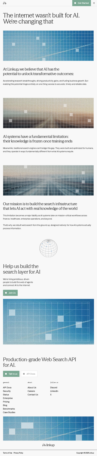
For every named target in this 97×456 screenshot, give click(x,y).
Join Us (12, 293)
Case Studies (9, 412)
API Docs (31, 374)
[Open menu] (94, 3)
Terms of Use (7, 453)
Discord (53, 387)
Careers (31, 391)
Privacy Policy (18, 453)
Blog (5, 405)
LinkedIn (54, 391)
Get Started (83, 3)
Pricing (6, 402)
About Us (32, 387)
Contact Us (33, 395)
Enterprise (8, 398)
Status (6, 395)
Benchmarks (9, 409)
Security (7, 391)
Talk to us (13, 374)
